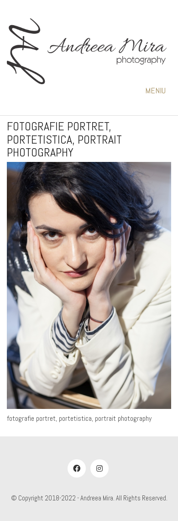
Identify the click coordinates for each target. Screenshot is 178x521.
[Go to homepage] (87, 51)
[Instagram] (99, 468)
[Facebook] (77, 468)
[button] (158, 90)
